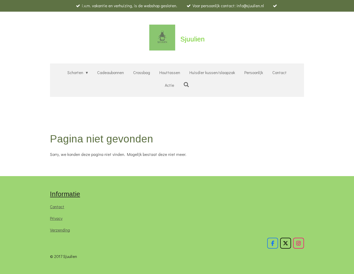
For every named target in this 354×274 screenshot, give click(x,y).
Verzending (60, 230)
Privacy (56, 218)
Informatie (65, 194)
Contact (57, 206)
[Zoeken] (186, 84)
